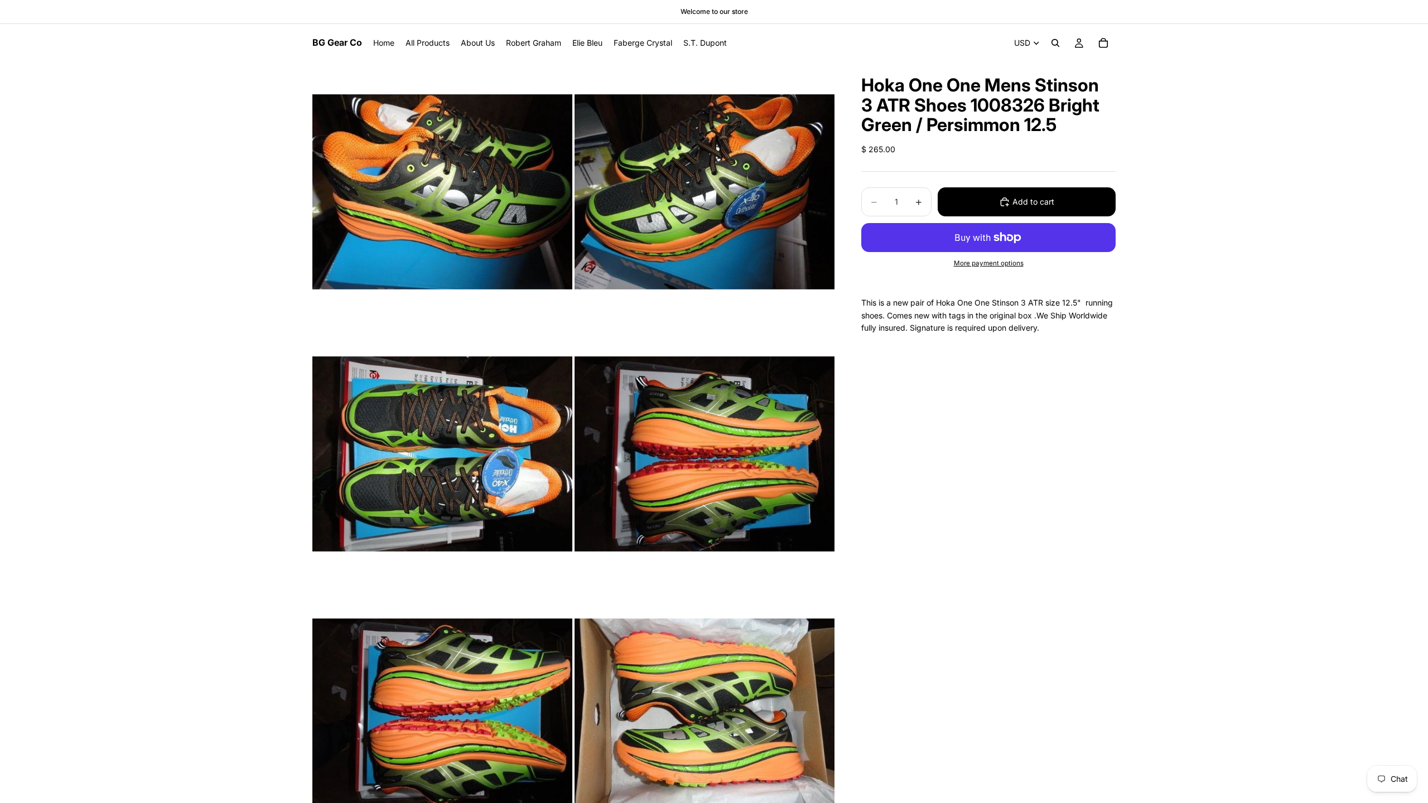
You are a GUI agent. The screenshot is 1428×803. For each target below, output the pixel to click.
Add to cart (1033, 201)
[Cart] (1103, 43)
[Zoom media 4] (704, 454)
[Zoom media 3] (442, 454)
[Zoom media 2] (704, 192)
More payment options (989, 263)
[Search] (1055, 43)
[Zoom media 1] (442, 192)
